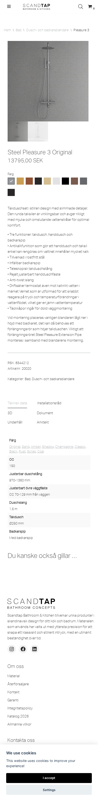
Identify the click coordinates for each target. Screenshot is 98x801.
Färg (11, 174)
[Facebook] (23, 649)
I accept (49, 778)
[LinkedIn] (34, 649)
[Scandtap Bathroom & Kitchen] (35, 6)
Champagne (64, 447)
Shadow (48, 447)
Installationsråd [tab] (49, 403)
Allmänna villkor (19, 724)
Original (14, 447)
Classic (80, 447)
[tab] (17, 403)
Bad (18, 30)
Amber (36, 447)
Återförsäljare (18, 684)
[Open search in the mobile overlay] (80, 6)
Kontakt (13, 692)
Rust (22, 451)
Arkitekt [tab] (43, 422)
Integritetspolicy (20, 708)
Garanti (13, 700)
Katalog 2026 (18, 716)
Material (13, 676)
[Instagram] (11, 649)
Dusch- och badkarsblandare (47, 30)
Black (13, 451)
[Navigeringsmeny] (9, 6)
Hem (7, 30)
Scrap (31, 451)
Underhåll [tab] (15, 422)
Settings (49, 790)
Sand (25, 447)
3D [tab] (10, 413)
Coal (40, 451)
